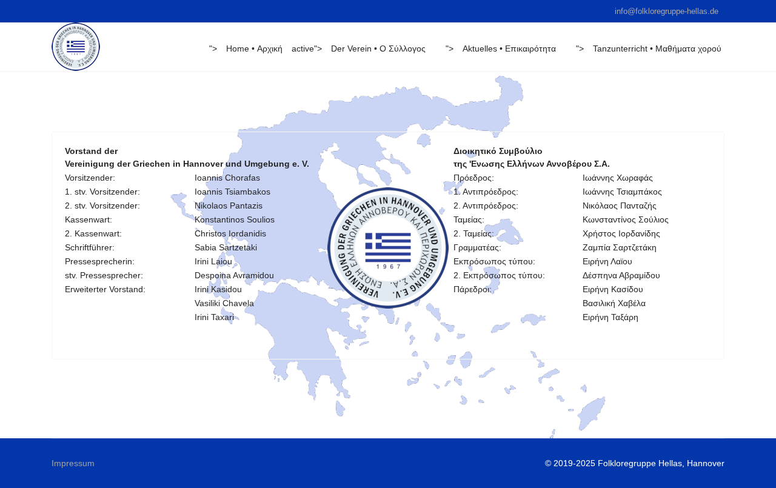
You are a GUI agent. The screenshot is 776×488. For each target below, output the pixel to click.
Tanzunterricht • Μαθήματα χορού (657, 48)
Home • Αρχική (254, 48)
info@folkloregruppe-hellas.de (666, 11)
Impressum (73, 463)
